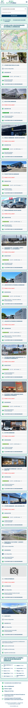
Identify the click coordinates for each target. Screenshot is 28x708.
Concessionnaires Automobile (19, 20)
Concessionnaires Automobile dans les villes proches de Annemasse (13, 659)
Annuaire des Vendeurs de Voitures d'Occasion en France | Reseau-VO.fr (14, 695)
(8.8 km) (20, 676)
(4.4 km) (21, 668)
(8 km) (20, 673)
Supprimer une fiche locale (9, 652)
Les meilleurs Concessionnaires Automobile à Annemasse (14, 26)
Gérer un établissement (9, 686)
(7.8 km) (8, 673)
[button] (4, 45)
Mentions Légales (8, 688)
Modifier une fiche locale (9, 649)
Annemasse (7, 21)
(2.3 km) (8, 665)
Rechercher (14, 15)
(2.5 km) (19, 665)
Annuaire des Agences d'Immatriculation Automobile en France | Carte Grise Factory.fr (13, 699)
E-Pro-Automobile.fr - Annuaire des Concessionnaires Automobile (15, 703)
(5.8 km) (7, 670)
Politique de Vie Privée (8, 691)
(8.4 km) (8, 676)
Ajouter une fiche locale (9, 645)
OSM (26, 49)
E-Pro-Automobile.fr (7, 20)
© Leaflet (22, 49)
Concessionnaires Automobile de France (12, 682)
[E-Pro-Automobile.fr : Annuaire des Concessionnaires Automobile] (9, 2)
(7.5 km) (20, 670)
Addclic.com (15, 706)
